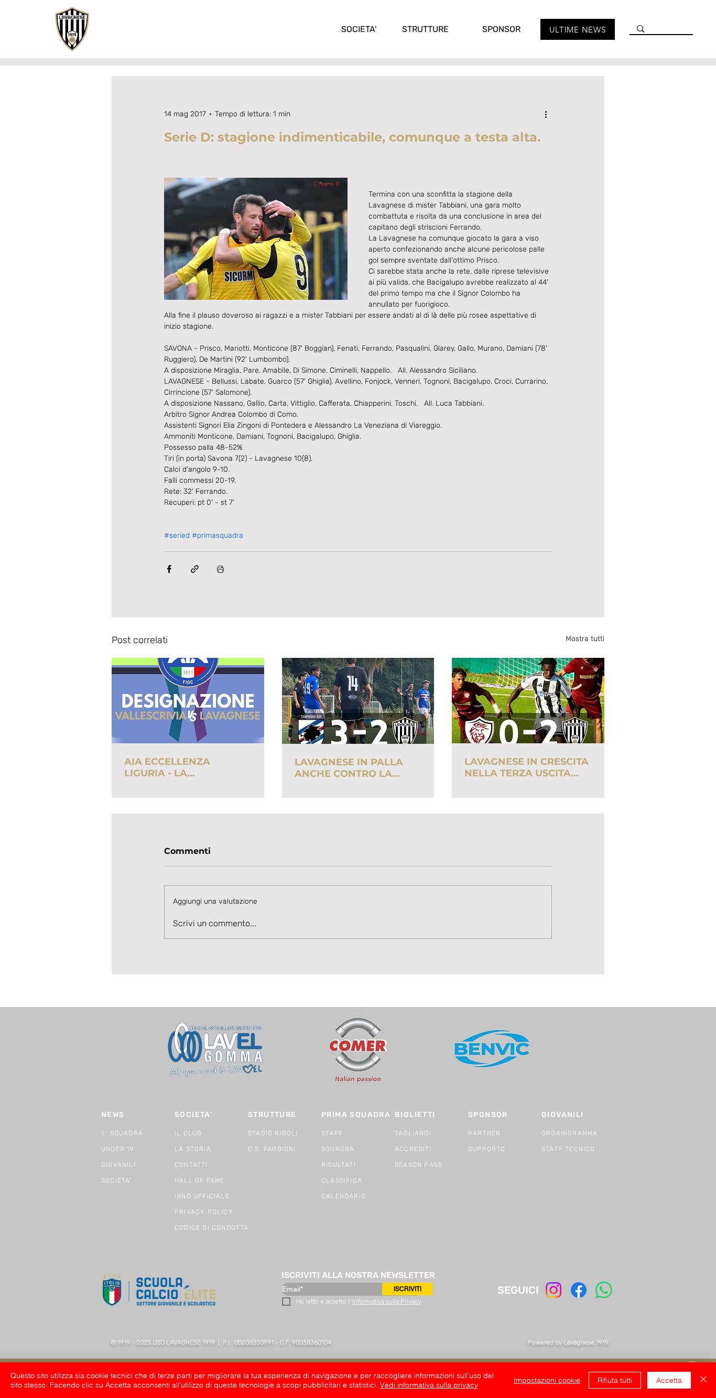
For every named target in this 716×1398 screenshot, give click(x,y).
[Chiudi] (703, 1380)
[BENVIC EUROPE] (493, 1050)
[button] (348, 29)
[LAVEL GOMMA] (216, 1050)
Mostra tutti (585, 638)
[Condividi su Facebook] (169, 569)
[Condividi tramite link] (195, 569)
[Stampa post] (220, 569)
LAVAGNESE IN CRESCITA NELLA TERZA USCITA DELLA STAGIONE (526, 767)
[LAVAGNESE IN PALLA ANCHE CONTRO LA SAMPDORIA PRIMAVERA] (358, 701)
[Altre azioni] (545, 113)
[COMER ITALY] (358, 1050)
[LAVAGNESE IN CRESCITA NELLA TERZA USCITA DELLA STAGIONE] (528, 700)
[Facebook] (578, 1290)
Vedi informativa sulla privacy (429, 1385)
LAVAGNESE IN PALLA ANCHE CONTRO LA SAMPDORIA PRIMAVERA (357, 767)
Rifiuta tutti (615, 1380)
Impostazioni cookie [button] (547, 1380)
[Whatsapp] (603, 1290)
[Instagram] (553, 1290)
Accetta (669, 1380)
